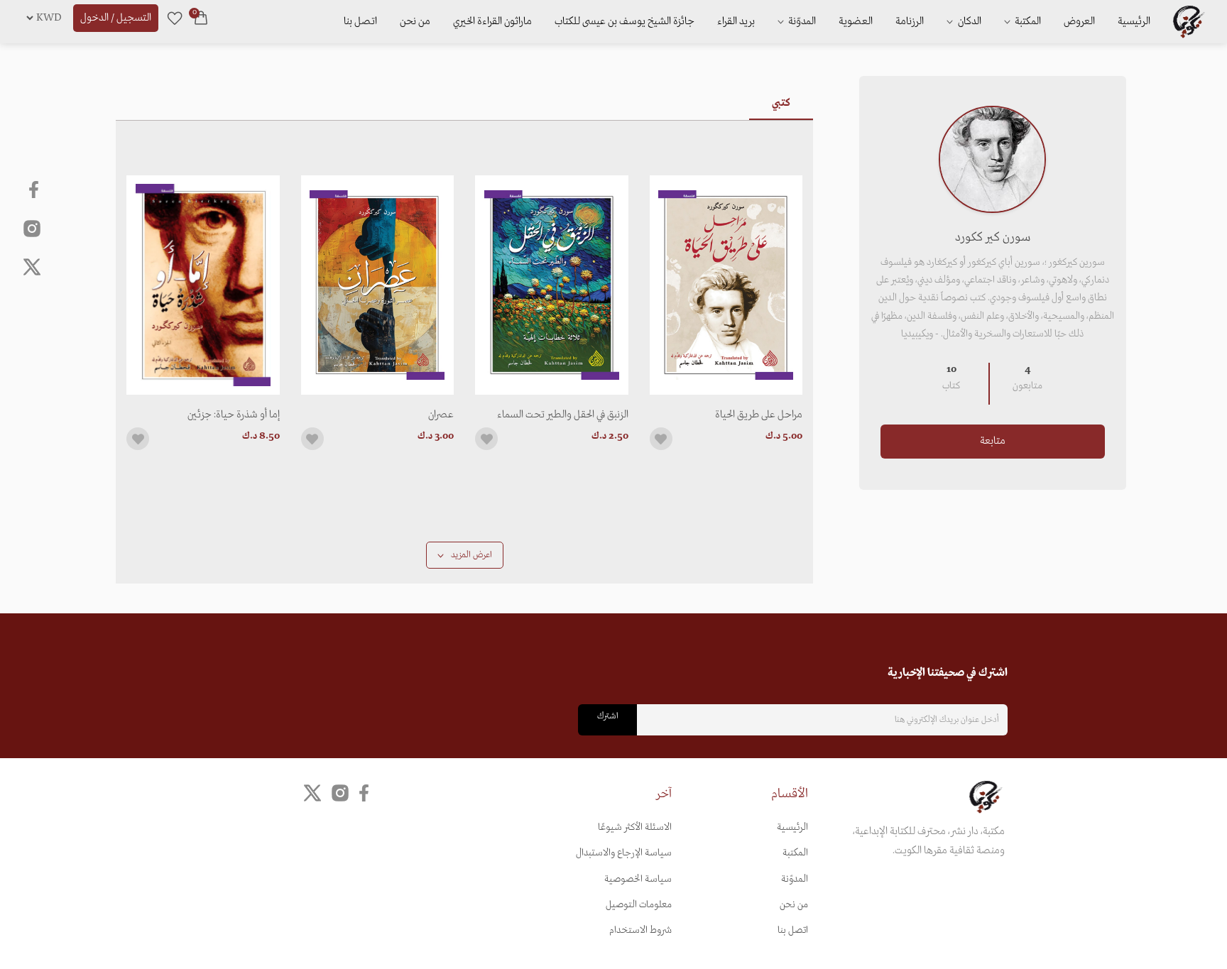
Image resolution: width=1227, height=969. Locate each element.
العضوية (856, 21)
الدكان (968, 21)
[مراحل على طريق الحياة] (726, 285)
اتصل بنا (360, 21)
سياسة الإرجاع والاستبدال (624, 852)
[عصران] (377, 285)
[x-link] (31, 266)
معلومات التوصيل (639, 904)
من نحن (415, 21)
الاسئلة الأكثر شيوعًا (635, 827)
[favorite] (174, 17)
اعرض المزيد (470, 555)
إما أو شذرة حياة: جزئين (233, 414)
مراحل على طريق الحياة (758, 414)
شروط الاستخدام (640, 930)
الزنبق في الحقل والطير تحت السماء (562, 414)
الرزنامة (909, 21)
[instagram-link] (31, 227)
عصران (441, 414)
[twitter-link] (312, 793)
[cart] (201, 17)
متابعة (992, 441)
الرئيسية (1134, 21)
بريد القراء (736, 21)
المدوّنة (794, 879)
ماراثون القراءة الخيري (492, 21)
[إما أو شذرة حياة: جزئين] (203, 285)
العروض (1079, 21)
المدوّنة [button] (801, 21)
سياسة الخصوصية (638, 879)
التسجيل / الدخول (115, 18)
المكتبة (1027, 21)
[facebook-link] (35, 189)
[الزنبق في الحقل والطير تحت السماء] (551, 285)
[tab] (781, 103)
